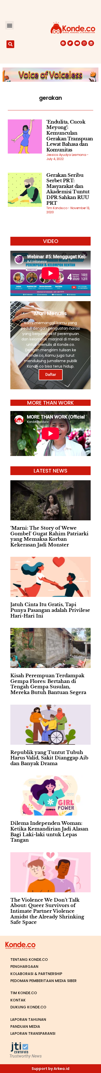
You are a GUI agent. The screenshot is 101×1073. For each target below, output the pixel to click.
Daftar (50, 374)
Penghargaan (24, 966)
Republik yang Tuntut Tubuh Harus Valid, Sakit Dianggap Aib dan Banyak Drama (49, 758)
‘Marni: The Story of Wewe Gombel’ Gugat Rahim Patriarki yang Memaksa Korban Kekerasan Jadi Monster (49, 536)
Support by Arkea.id (50, 1068)
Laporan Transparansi (32, 1033)
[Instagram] (84, 43)
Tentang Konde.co (29, 959)
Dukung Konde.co (28, 1007)
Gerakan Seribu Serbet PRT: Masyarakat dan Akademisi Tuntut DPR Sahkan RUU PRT (67, 189)
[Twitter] (70, 43)
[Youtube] (77, 43)
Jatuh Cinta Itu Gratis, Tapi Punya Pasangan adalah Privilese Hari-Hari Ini (50, 610)
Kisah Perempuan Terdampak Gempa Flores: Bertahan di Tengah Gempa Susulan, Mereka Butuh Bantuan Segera (48, 684)
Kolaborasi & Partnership (36, 973)
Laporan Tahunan (28, 1019)
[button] (9, 25)
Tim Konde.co (23, 992)
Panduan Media (25, 1026)
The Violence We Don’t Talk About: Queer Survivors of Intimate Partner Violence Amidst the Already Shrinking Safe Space (47, 911)
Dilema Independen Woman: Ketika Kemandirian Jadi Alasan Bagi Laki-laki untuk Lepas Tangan (49, 831)
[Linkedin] (91, 43)
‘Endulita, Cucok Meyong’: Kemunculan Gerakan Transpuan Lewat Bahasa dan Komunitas (69, 136)
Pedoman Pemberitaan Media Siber (43, 980)
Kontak (18, 1000)
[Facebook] (63, 43)
